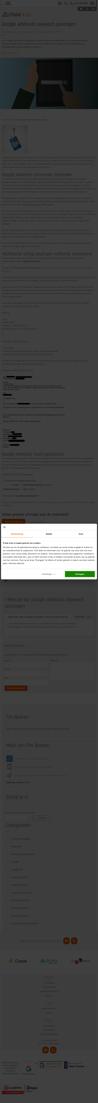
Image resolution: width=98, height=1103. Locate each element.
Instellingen (47, 574)
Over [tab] (81, 534)
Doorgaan (79, 574)
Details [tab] (49, 534)
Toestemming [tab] (17, 534)
